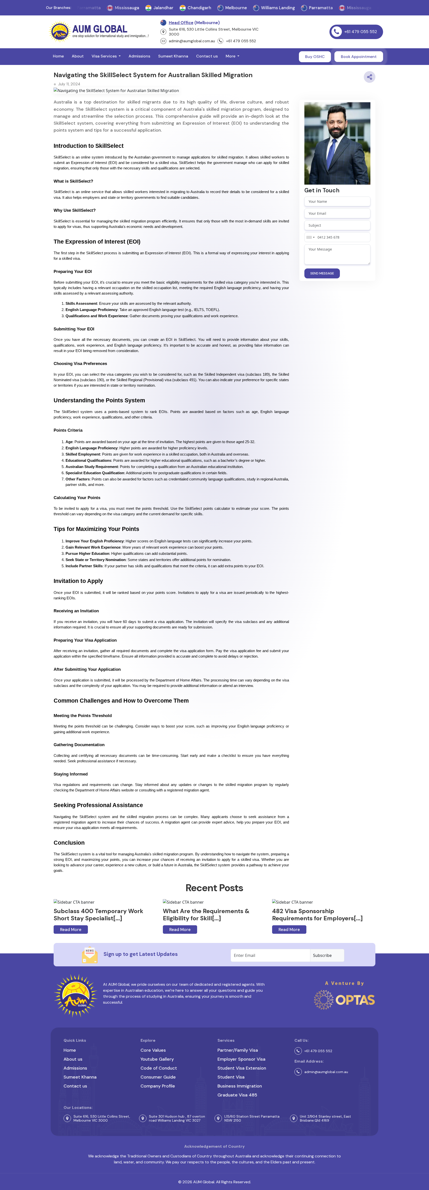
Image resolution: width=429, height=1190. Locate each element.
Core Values (153, 1050)
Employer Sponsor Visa (241, 1059)
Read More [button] (70, 929)
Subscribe (322, 955)
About (78, 56)
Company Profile (158, 1086)
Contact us (207, 56)
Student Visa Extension (241, 1068)
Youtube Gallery (157, 1059)
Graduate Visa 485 (237, 1095)
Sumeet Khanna (173, 56)
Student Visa (231, 1077)
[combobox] (310, 237)
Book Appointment (359, 56)
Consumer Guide (158, 1077)
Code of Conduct (159, 1068)
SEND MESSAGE (322, 273)
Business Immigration (239, 1086)
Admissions (139, 56)
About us (73, 1059)
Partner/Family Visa (237, 1050)
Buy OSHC (315, 56)
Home (58, 56)
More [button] (231, 56)
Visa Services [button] (105, 56)
